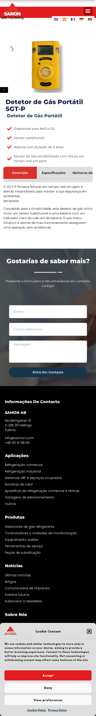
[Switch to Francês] (73, 19)
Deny (48, 688)
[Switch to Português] (90, 19)
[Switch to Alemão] (81, 19)
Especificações (53, 173)
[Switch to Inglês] (56, 19)
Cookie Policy (36, 710)
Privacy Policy (57, 710)
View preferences (48, 700)
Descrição (20, 173)
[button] (89, 631)
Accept (48, 675)
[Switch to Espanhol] (64, 19)
